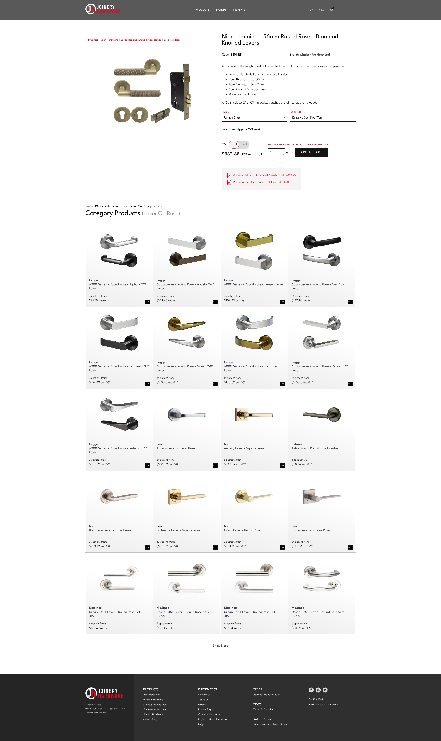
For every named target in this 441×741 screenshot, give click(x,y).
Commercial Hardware (155, 709)
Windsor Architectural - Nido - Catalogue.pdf (262, 182)
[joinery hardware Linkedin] (318, 690)
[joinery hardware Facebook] (311, 690)
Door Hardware (151, 695)
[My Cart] (331, 10)
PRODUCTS (150, 689)
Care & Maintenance (209, 714)
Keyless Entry (150, 719)
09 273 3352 (316, 699)
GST (225, 144)
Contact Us (204, 695)
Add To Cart (311, 152)
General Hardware (153, 714)
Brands (221, 10)
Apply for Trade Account (266, 695)
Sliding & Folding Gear (155, 705)
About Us (203, 700)
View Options (119, 249)
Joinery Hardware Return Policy (270, 724)
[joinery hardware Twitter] (325, 690)
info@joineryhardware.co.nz (324, 704)
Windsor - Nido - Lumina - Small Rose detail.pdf (264, 175)
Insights (239, 10)
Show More (220, 645)
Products (202, 10)
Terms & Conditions (264, 709)
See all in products (123, 206)
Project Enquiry (206, 709)
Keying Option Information (212, 719)
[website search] (311, 10)
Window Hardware (153, 700)
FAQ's (201, 724)
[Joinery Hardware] (102, 10)
